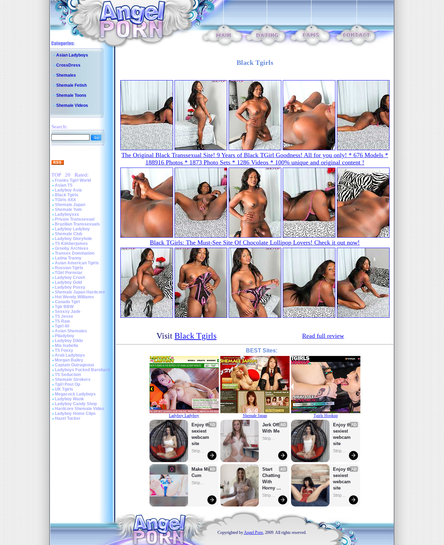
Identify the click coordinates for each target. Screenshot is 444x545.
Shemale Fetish (71, 85)
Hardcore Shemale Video (79, 408)
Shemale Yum (68, 209)
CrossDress (68, 65)
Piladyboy (64, 335)
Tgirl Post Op (67, 384)
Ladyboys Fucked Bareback (82, 369)
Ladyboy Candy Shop (76, 403)
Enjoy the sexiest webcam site (201, 434)
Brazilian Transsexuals (77, 224)
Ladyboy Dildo (69, 340)
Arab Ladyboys (70, 355)
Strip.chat (198, 451)
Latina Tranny (68, 258)
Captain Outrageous (74, 365)
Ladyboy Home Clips (75, 413)
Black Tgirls (66, 195)
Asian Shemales (71, 331)
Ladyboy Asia (68, 190)
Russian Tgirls (69, 267)
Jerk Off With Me (271, 428)
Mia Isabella (66, 345)
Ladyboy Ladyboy (72, 229)
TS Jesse (64, 316)
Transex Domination (74, 253)
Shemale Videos (72, 105)
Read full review (323, 335)
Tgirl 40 (62, 326)
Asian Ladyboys (72, 55)
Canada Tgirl (67, 301)
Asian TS (63, 185)
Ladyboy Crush (70, 277)
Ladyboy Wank (69, 399)
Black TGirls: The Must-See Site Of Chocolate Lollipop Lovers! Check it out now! (255, 242)
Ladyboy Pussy (70, 287)
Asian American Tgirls (77, 263)
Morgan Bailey (69, 360)
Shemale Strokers (73, 379)
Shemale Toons (71, 95)
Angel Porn (253, 532)
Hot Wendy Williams (74, 297)
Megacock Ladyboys (75, 394)
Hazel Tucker (67, 418)
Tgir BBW (64, 306)
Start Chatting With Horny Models (272, 479)
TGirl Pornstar (69, 272)
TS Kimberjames (71, 243)
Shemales (66, 75)
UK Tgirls (64, 389)
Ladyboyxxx (67, 214)
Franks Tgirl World (73, 180)
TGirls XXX (65, 199)
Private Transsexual (74, 219)
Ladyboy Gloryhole (73, 238)
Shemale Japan (70, 204)
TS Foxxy (64, 350)
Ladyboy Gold (68, 282)
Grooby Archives (71, 248)
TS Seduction (68, 374)
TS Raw (62, 321)
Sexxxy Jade (67, 311)
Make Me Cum (201, 472)
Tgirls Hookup (326, 415)
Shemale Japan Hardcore (80, 292)
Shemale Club (68, 233)
